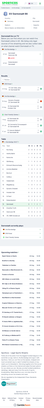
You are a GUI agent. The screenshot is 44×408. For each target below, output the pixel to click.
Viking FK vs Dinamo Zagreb (11, 288)
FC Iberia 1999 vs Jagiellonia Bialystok (13, 321)
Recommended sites (37, 399)
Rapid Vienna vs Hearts (9, 256)
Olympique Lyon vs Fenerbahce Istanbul (13, 293)
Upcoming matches (9, 252)
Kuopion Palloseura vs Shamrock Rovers (13, 303)
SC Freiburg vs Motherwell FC (11, 335)
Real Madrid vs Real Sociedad (11, 297)
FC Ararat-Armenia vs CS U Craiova (13, 326)
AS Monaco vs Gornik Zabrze (11, 331)
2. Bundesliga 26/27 (11, 142)
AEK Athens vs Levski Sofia (10, 279)
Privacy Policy (28, 399)
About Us (4, 399)
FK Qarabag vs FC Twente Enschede (13, 312)
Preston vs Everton (8, 274)
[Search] (25, 3)
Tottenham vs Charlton (9, 265)
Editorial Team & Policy (12, 399)
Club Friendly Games (11, 114)
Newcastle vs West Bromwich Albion (13, 270)
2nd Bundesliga (9, 49)
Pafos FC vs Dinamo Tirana (10, 340)
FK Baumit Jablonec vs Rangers (12, 317)
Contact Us (21, 399)
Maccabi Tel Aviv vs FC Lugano (11, 307)
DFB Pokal (7, 84)
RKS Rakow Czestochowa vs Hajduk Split (13, 344)
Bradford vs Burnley (8, 260)
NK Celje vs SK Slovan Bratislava (12, 284)
